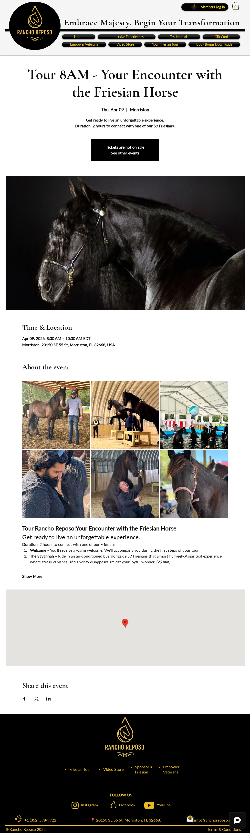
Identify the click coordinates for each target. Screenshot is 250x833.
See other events (125, 153)
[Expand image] (56, 415)
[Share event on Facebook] (24, 699)
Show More (32, 576)
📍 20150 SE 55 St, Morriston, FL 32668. (125, 820)
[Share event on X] (36, 699)
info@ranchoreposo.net (197, 820)
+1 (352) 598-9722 (36, 820)
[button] (235, 6)
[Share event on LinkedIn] (48, 699)
